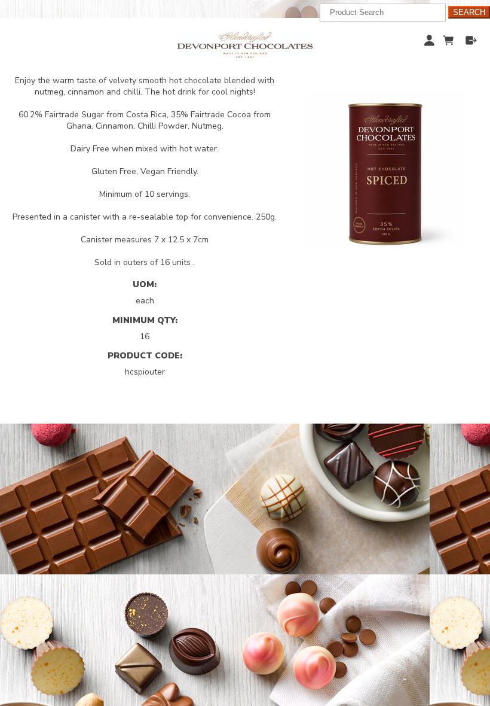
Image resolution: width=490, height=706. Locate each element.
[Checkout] (471, 40)
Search (469, 12)
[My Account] (429, 40)
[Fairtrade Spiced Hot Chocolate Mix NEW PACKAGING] (384, 170)
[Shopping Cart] (450, 39)
